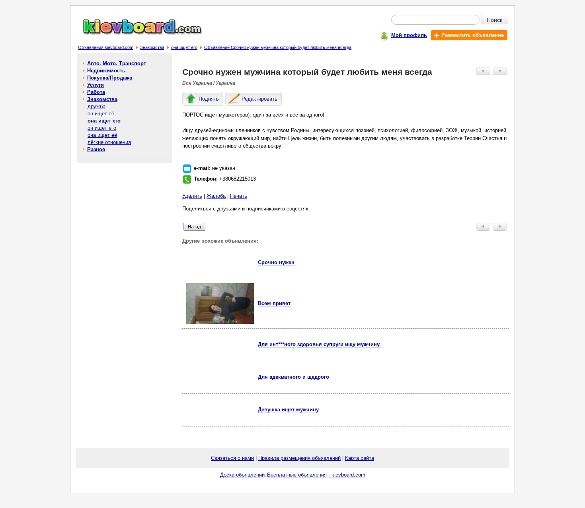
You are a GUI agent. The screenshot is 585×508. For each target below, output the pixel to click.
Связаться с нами (232, 458)
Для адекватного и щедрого (293, 377)
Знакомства (152, 47)
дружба (96, 106)
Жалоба (216, 196)
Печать (238, 196)
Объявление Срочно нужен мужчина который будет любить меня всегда (277, 47)
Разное (96, 149)
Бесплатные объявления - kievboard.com (316, 475)
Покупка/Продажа (109, 78)
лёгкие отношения (109, 142)
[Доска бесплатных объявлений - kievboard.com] (138, 33)
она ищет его (184, 47)
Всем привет (274, 303)
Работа (96, 92)
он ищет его (102, 128)
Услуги (95, 85)
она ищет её (102, 135)
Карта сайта (359, 458)
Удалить (192, 196)
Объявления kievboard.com (105, 47)
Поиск (494, 19)
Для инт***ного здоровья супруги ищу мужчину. (319, 344)
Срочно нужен (276, 262)
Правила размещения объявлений (299, 458)
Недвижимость (106, 71)
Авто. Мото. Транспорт (116, 63)
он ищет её (101, 114)
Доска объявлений (242, 475)
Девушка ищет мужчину (288, 410)
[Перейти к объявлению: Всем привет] (220, 322)
